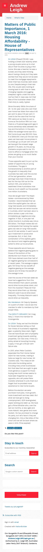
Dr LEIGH (12, 59)
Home (8, 18)
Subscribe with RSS (13, 515)
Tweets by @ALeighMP (14, 506)
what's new (18, 428)
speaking (10, 428)
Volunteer (21, 494)
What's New (19, 18)
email (16, 522)
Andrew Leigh (18, 7)
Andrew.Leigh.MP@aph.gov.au (21, 538)
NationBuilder (21, 526)
